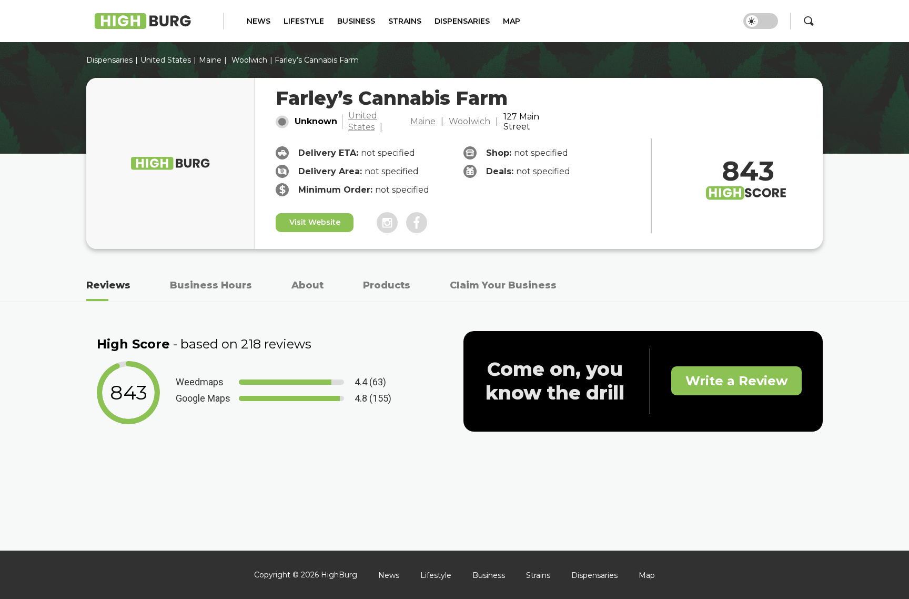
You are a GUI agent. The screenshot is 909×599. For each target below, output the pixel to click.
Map (511, 21)
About (307, 285)
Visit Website (314, 222)
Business (356, 21)
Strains (404, 21)
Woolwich (249, 60)
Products (386, 285)
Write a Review (736, 380)
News (258, 21)
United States (362, 121)
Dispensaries (462, 21)
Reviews (108, 285)
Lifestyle (304, 21)
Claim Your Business (503, 285)
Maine (210, 60)
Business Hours (211, 285)
